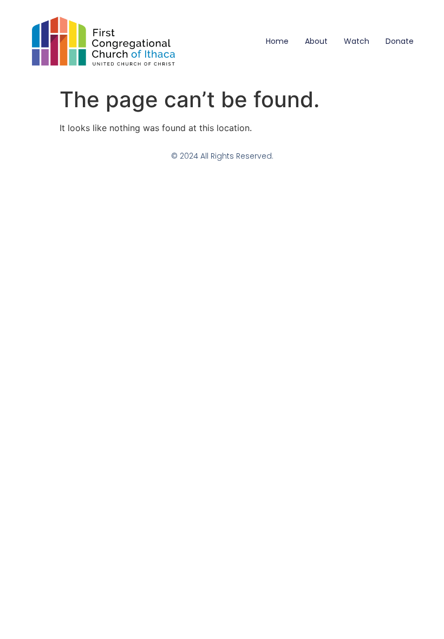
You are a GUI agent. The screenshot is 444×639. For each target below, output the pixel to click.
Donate (400, 41)
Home (277, 41)
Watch (356, 41)
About (316, 41)
